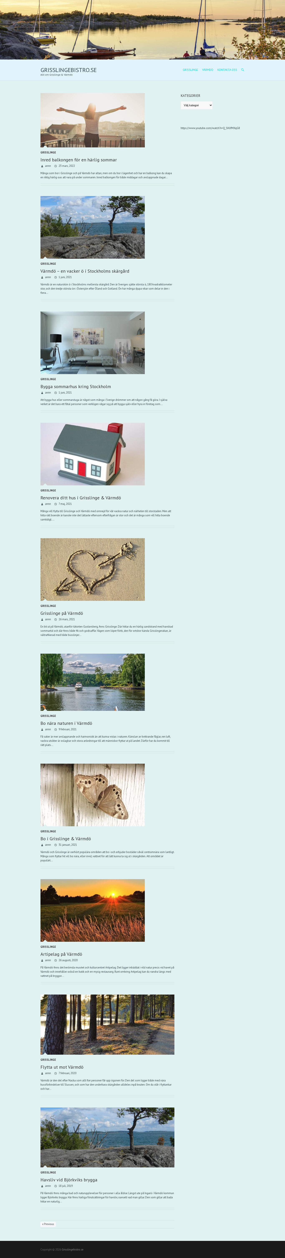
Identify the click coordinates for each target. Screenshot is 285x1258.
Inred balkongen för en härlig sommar (78, 160)
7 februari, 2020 (67, 1073)
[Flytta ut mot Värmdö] (107, 1024)
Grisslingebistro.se (68, 69)
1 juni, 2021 (65, 277)
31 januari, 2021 (67, 845)
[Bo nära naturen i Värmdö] (107, 682)
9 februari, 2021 (67, 729)
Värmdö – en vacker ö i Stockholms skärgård (84, 271)
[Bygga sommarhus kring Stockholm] (107, 342)
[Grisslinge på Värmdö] (107, 569)
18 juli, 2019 (65, 1186)
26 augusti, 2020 (68, 960)
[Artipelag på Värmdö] (107, 910)
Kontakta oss (227, 70)
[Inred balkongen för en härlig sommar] (107, 120)
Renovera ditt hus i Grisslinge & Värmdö (80, 498)
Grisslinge (190, 70)
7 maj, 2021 (65, 504)
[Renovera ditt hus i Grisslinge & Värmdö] (107, 454)
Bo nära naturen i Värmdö (66, 723)
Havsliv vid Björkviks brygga (68, 1180)
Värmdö (207, 70)
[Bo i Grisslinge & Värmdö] (107, 795)
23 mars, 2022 (66, 166)
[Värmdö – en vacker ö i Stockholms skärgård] (107, 227)
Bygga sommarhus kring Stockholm (75, 386)
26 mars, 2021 (66, 619)
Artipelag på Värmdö (61, 954)
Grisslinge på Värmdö (61, 613)
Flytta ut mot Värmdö (61, 1067)
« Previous (48, 1224)
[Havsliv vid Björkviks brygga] (107, 1137)
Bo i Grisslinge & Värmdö (65, 839)
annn (47, 166)
